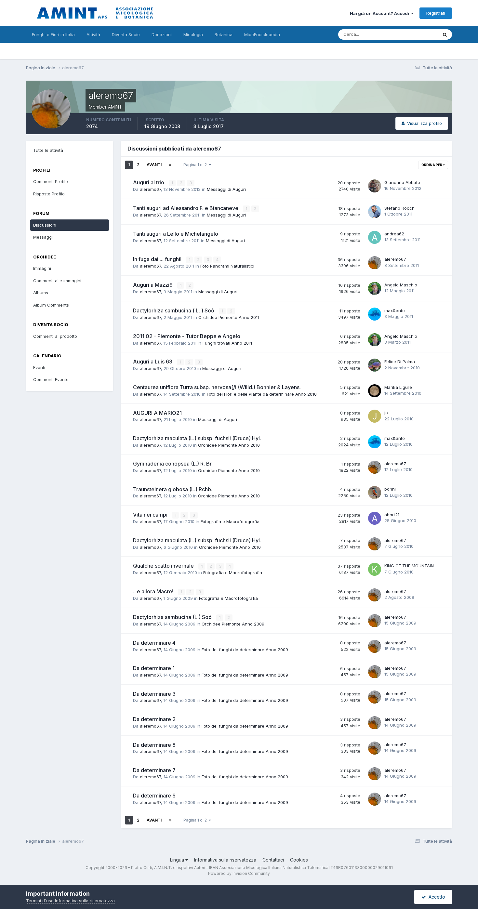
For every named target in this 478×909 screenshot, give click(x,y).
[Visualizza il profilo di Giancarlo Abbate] (374, 185)
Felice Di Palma (399, 361)
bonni (390, 489)
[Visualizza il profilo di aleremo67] (374, 262)
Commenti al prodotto (55, 336)
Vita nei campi (151, 514)
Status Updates (414, 34)
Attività (93, 34)
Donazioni (162, 34)
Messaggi (43, 237)
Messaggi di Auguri (226, 189)
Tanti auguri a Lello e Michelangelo (175, 234)
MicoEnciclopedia (262, 34)
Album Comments (51, 305)
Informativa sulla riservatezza (225, 860)
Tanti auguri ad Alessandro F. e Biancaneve (186, 208)
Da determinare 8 (154, 745)
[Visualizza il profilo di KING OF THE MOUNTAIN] (374, 569)
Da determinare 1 (154, 668)
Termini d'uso (40, 900)
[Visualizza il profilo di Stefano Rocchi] (374, 211)
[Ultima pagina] (170, 165)
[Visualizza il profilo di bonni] (374, 492)
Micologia (193, 34)
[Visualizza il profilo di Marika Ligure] (374, 390)
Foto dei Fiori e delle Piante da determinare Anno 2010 (262, 394)
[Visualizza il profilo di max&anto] (374, 314)
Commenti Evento (51, 379)
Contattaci (273, 860)
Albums (40, 292)
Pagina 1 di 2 (196, 164)
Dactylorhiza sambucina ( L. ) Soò (174, 310)
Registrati (435, 13)
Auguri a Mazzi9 (153, 285)
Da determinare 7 (154, 770)
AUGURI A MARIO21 (157, 413)
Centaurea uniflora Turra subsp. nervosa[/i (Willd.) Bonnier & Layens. (217, 387)
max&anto (394, 310)
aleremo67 (150, 189)
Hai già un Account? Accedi (380, 13)
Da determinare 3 (154, 694)
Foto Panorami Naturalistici (227, 266)
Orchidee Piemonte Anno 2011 (228, 317)
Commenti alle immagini (57, 280)
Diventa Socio (126, 34)
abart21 (391, 514)
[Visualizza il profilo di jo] (374, 416)
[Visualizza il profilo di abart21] (374, 518)
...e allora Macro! (154, 591)
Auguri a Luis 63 (153, 361)
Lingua (177, 860)
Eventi (39, 367)
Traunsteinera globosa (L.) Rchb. (172, 489)
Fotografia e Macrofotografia (230, 521)
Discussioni (44, 225)
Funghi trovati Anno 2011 (227, 343)
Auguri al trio (149, 182)
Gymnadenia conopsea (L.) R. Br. (173, 463)
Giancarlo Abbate (402, 182)
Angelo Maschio (400, 284)
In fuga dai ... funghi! (158, 259)
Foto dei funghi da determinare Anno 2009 (245, 649)
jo (386, 412)
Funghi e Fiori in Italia (53, 34)
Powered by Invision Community (239, 873)
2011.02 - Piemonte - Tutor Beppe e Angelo (186, 336)
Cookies (299, 860)
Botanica (223, 34)
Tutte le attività (48, 150)
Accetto (435, 897)
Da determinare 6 (154, 795)
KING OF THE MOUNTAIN (409, 565)
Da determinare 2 (154, 719)
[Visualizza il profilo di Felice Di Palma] (374, 365)
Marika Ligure (398, 387)
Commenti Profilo (50, 181)
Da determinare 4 (154, 642)
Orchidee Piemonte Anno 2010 (229, 445)
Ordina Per (432, 165)
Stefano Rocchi (400, 208)
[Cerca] (445, 34)
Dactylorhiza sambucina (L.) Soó (173, 617)
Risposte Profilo (49, 193)
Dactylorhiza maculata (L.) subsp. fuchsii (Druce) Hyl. (197, 438)
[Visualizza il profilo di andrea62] (374, 237)
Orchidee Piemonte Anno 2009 (233, 623)
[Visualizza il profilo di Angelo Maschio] (374, 288)
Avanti (154, 164)
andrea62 (394, 233)
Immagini (42, 268)
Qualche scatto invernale (164, 565)
